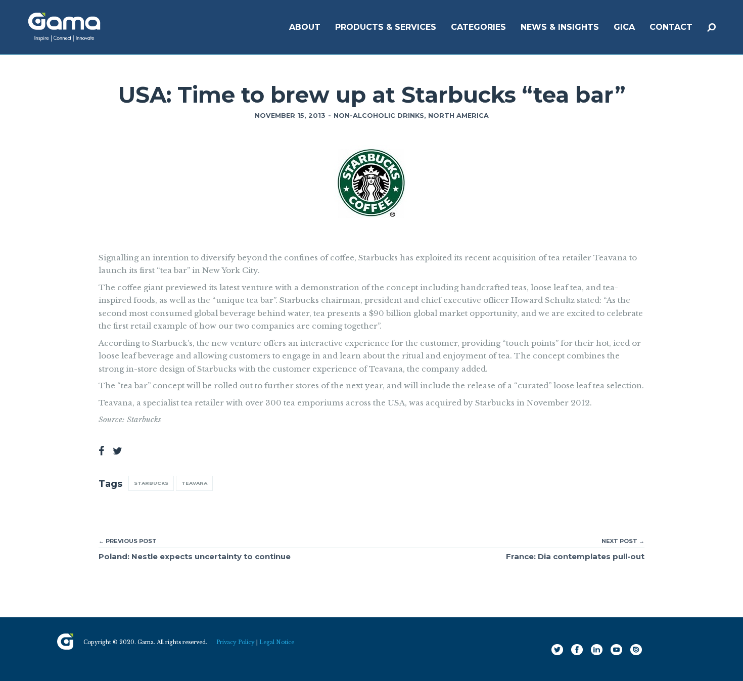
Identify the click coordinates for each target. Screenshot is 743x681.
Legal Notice (276, 642)
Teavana (194, 483)
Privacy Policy (235, 642)
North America (458, 115)
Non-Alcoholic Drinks (379, 115)
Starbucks (151, 483)
